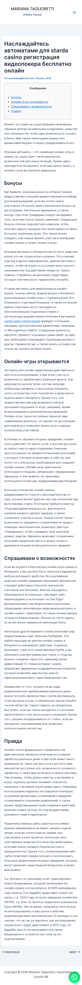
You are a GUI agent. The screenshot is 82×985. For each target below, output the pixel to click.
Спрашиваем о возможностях (31, 106)
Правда (16, 111)
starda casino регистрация (22, 321)
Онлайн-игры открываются (29, 102)
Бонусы (16, 97)
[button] (74, 977)
